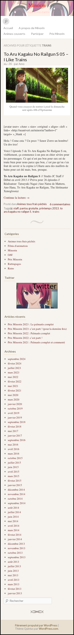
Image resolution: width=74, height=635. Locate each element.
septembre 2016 (16, 440)
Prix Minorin (57, 33)
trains (35, 211)
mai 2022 (13, 377)
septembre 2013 (16, 557)
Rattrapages (14, 264)
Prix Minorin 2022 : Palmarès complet (29, 333)
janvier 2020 (15, 404)
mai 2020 (13, 395)
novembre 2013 (16, 548)
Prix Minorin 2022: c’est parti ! (25, 338)
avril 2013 (13, 580)
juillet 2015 (14, 462)
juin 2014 (13, 516)
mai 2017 (13, 431)
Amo (21, 64)
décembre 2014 (16, 489)
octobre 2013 (15, 552)
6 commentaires (60, 204)
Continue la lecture (16, 198)
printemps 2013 (49, 208)
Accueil (8, 28)
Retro (11, 268)
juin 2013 (13, 571)
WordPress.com (48, 628)
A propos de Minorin (32, 28)
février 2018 (14, 426)
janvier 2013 (15, 593)
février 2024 (14, 363)
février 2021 (14, 390)
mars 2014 (13, 530)
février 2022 (14, 381)
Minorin (37, 5)
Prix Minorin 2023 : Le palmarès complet (31, 324)
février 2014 (14, 534)
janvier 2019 (15, 417)
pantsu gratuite (29, 208)
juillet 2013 (14, 566)
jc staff (14, 208)
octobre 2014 (15, 498)
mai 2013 (13, 575)
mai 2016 (13, 444)
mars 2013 (13, 584)
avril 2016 (13, 449)
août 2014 (13, 507)
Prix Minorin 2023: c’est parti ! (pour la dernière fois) (37, 329)
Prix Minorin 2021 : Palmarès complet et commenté (36, 342)
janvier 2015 (15, 485)
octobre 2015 (15, 458)
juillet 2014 (14, 512)
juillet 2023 (14, 368)
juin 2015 (13, 467)
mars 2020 (13, 399)
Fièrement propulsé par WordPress (36, 625)
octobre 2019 (15, 408)
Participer (37, 33)
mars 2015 (13, 476)
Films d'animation (18, 246)
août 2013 (13, 562)
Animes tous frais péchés (32, 204)
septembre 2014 (16, 503)
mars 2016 (13, 453)
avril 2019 (13, 413)
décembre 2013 (16, 543)
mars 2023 (13, 372)
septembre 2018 (16, 422)
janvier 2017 (15, 435)
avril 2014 (13, 525)
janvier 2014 (15, 539)
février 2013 (14, 589)
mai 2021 (13, 386)
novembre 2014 (16, 494)
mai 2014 (13, 521)
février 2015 (14, 480)
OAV (10, 255)
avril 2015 (13, 471)
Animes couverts (14, 33)
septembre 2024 (16, 359)
